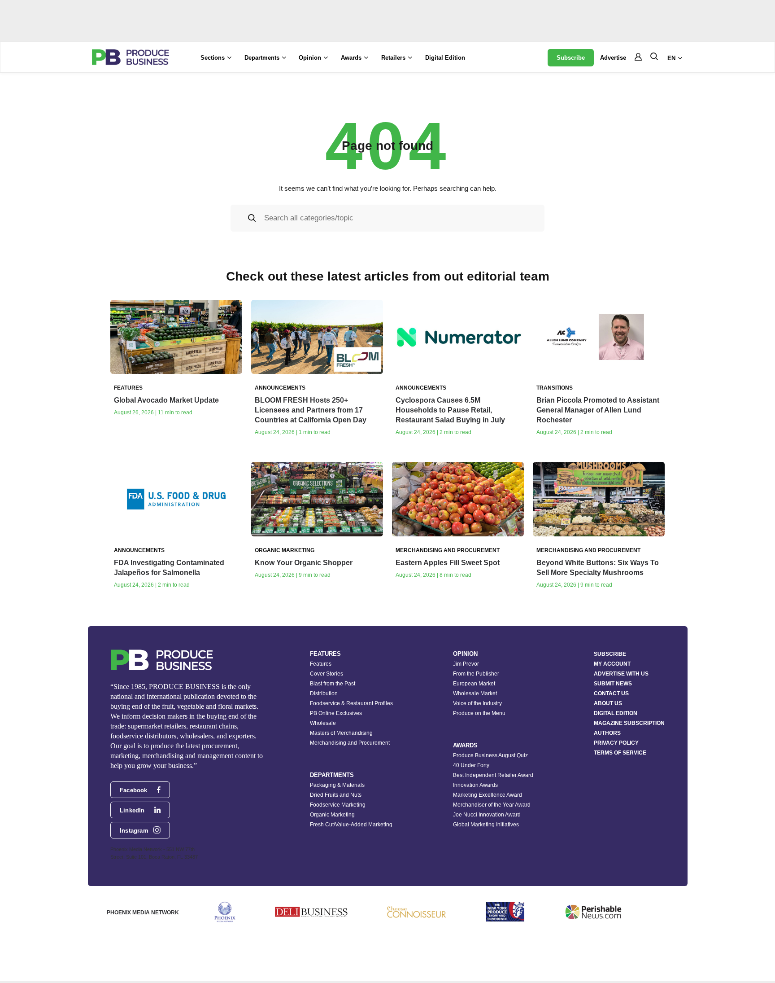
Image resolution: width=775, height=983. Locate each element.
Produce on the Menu (479, 713)
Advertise (613, 57)
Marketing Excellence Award (487, 795)
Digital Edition (445, 57)
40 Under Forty (471, 765)
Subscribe (571, 57)
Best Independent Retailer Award (493, 775)
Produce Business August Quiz (490, 755)
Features (320, 664)
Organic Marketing (332, 815)
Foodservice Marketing (338, 805)
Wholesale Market (475, 693)
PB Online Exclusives (336, 713)
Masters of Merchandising (341, 733)
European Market (474, 683)
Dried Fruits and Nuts (335, 795)
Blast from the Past (332, 683)
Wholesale (323, 723)
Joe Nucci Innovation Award (487, 815)
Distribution (324, 693)
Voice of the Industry (477, 703)
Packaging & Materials (337, 785)
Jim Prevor (466, 664)
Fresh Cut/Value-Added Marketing (351, 824)
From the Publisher (476, 674)
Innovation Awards (475, 785)
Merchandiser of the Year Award (492, 805)
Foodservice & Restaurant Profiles (351, 703)
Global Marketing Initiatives (486, 824)
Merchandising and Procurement (350, 743)
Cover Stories (326, 674)
